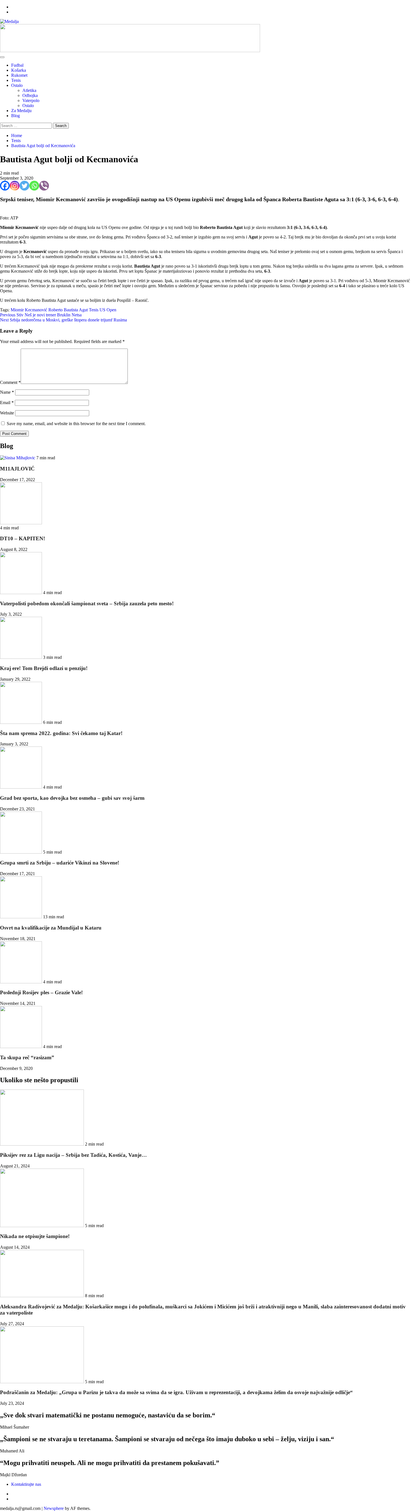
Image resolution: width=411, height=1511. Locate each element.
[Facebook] (5, 186)
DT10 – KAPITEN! (22, 538)
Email (7, 402)
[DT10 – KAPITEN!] (21, 522)
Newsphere (54, 1508)
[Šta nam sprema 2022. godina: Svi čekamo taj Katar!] (21, 722)
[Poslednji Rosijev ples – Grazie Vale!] (21, 981)
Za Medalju (21, 110)
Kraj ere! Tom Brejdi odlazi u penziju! (44, 668)
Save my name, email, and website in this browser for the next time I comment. (76, 423)
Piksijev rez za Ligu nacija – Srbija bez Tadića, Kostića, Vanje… (73, 1155)
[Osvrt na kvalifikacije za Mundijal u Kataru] (21, 916)
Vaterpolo (30, 100)
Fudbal (17, 65)
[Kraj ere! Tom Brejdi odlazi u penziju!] (21, 657)
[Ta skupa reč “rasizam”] (21, 1046)
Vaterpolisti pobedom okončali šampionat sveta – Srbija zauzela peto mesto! (87, 603)
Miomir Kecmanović (29, 309)
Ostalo (17, 85)
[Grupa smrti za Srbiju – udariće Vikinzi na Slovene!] (21, 852)
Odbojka (30, 95)
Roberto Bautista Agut (68, 309)
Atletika (29, 90)
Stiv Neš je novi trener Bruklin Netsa (41, 314)
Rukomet (19, 75)
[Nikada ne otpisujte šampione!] (42, 1225)
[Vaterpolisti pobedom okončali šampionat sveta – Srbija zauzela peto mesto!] (21, 592)
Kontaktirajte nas (26, 1484)
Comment (10, 382)
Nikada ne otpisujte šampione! (35, 1236)
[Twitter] (24, 186)
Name (7, 392)
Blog (15, 115)
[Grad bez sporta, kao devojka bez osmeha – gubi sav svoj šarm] (21, 787)
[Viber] (44, 186)
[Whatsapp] (34, 186)
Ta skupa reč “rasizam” (27, 1057)
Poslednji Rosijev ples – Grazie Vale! (41, 992)
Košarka (18, 70)
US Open (108, 309)
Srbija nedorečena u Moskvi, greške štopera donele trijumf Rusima (63, 320)
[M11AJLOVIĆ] (18, 457)
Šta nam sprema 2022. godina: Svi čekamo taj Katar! (61, 733)
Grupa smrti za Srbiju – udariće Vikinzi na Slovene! (59, 863)
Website (7, 413)
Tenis (16, 80)
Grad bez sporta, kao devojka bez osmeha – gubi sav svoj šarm (72, 798)
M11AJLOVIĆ (17, 469)
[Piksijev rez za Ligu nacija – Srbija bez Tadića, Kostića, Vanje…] (42, 1144)
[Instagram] (15, 186)
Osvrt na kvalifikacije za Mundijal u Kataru (50, 928)
